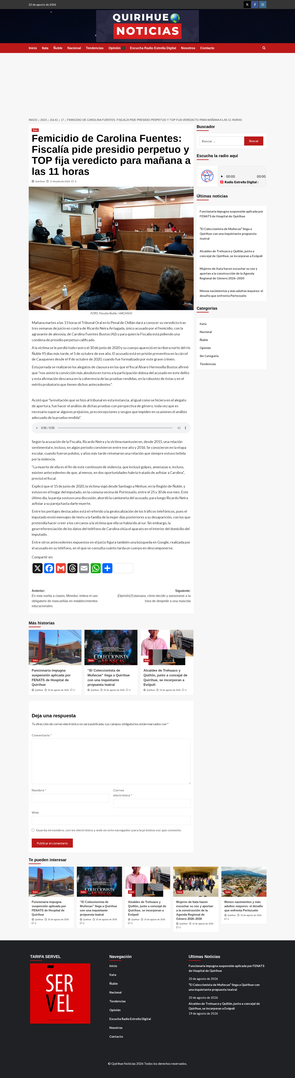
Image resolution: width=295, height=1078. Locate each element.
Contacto (207, 48)
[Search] (264, 48)
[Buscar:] (222, 141)
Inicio (33, 48)
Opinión (116, 48)
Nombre (39, 790)
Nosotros (188, 48)
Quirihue (40, 181)
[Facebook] (254, 4)
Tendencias (95, 48)
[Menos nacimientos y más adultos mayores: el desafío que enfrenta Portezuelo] (244, 882)
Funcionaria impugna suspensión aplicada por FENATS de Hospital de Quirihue (231, 214)
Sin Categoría (209, 356)
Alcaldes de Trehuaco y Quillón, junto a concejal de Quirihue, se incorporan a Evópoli (231, 253)
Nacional (74, 48)
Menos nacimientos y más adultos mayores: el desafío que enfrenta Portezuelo (231, 293)
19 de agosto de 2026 (170, 690)
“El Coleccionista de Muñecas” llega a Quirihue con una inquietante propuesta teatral (228, 233)
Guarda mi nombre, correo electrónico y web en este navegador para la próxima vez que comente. (109, 830)
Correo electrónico (122, 792)
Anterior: (65, 598)
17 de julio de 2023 (60, 181)
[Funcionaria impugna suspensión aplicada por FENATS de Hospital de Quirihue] (55, 647)
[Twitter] (247, 4)
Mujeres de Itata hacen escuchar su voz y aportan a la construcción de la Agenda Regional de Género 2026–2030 (228, 273)
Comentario (42, 735)
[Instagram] (262, 4)
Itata (45, 48)
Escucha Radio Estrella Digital (153, 48)
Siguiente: (154, 596)
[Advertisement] (147, 83)
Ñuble (57, 48)
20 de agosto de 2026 (58, 690)
